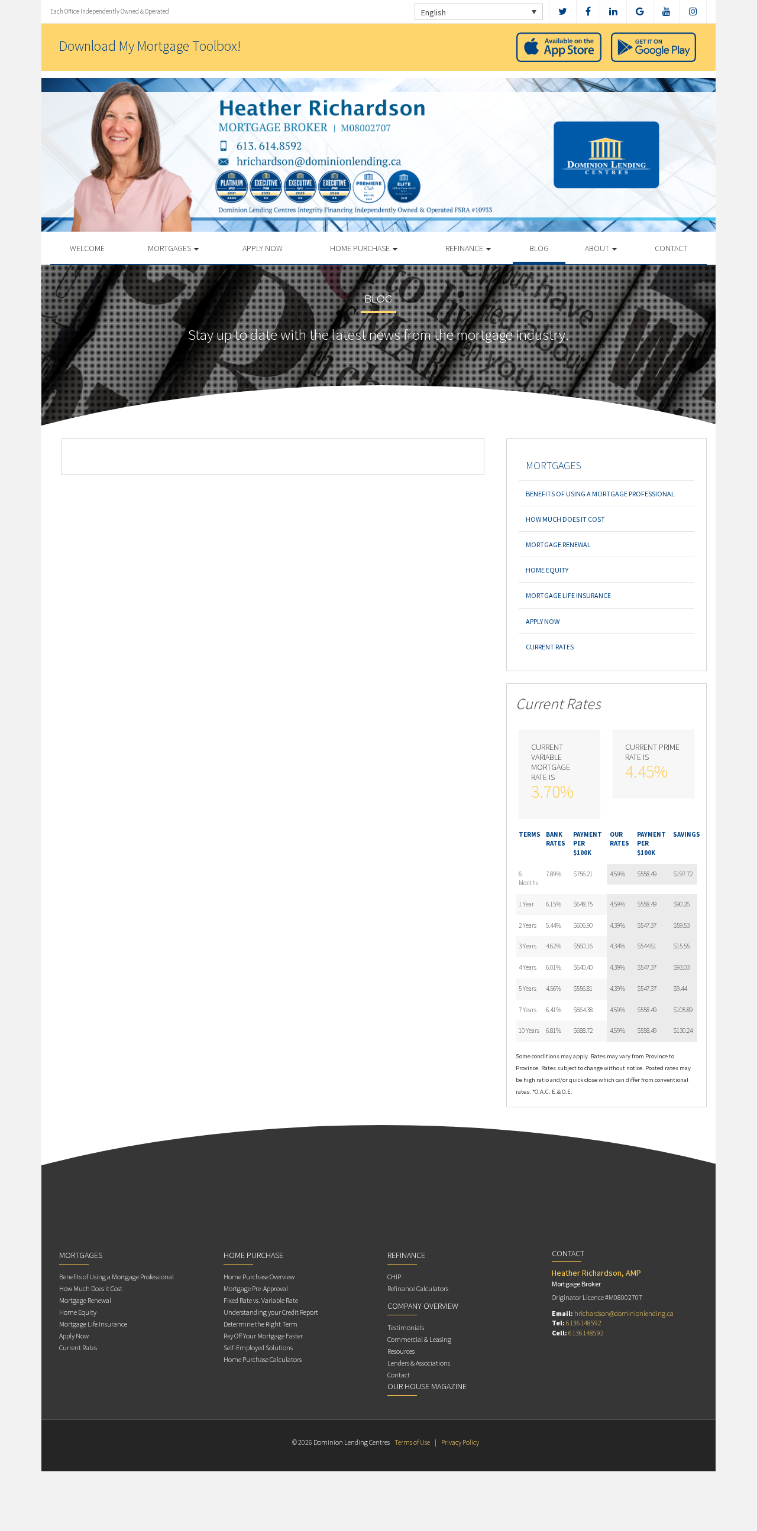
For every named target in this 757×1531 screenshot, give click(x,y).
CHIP (394, 1276)
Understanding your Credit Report (271, 1312)
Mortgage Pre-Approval (256, 1288)
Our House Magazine (427, 1386)
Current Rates (550, 646)
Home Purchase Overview (259, 1276)
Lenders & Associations (418, 1362)
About (598, 248)
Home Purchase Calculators (263, 1359)
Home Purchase (361, 248)
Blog (539, 248)
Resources (401, 1351)
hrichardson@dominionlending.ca (624, 1313)
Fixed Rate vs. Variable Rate (261, 1300)
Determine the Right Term (260, 1323)
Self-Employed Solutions (258, 1347)
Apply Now (262, 248)
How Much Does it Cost (565, 519)
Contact (671, 248)
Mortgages (170, 248)
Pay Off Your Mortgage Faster (263, 1335)
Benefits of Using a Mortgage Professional (600, 493)
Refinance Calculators (417, 1288)
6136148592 (583, 1322)
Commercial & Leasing (419, 1339)
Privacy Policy (460, 1442)
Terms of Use (412, 1442)
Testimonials (405, 1327)
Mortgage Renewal (558, 544)
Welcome (87, 248)
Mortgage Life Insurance (568, 595)
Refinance (465, 248)
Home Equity (547, 569)
